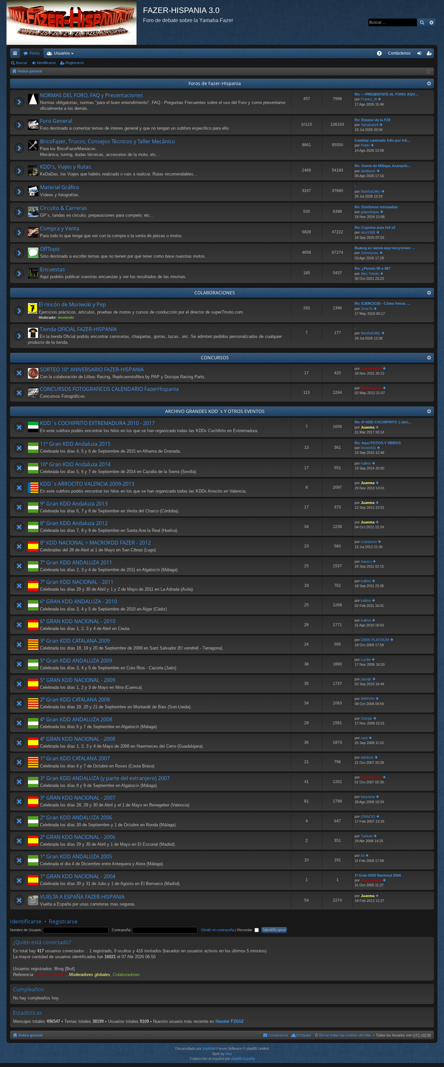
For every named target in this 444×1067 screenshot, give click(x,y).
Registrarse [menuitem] (430, 54)
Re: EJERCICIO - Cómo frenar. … (383, 303)
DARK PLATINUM (375, 640)
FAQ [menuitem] (381, 54)
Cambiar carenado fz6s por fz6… (383, 140)
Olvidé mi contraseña (217, 930)
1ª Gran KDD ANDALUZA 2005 (76, 857)
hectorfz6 (368, 448)
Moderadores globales (89, 974)
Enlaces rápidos (16, 54)
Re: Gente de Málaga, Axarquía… (383, 166)
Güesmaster (371, 368)
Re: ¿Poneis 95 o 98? (373, 268)
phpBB (207, 1048)
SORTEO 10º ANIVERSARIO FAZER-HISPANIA (92, 369)
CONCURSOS (215, 357)
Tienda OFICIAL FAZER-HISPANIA (78, 329)
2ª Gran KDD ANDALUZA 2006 (76, 818)
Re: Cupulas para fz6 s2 (375, 227)
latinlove (367, 757)
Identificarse (46, 63)
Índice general (30, 71)
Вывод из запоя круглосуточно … (385, 248)
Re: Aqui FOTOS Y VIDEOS (378, 443)
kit (362, 855)
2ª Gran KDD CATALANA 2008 (75, 700)
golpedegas (370, 212)
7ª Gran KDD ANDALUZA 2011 (76, 562)
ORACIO (368, 816)
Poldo (365, 145)
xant (364, 738)
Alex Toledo (370, 274)
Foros (35, 53)
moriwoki (66, 317)
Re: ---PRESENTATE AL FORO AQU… (387, 94)
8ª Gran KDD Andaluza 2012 (74, 523)
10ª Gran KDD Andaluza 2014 (75, 464)
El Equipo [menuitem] (303, 1035)
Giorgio (366, 718)
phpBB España (243, 1059)
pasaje (366, 679)
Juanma (367, 427)
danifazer (368, 171)
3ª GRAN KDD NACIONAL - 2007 (77, 798)
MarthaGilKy (370, 191)
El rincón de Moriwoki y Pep (72, 305)
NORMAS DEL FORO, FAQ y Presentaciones (91, 95)
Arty (229, 1054)
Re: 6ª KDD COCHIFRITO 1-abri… (383, 422)
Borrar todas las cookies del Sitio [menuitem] (345, 1035)
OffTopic (50, 249)
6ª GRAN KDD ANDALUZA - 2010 (78, 601)
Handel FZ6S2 (229, 1021)
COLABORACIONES (214, 292)
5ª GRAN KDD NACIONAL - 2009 (77, 680)
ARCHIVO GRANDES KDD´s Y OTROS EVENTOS (215, 411)
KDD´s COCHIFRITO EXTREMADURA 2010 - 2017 (97, 423)
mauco (366, 561)
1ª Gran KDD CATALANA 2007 (75, 758)
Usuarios (62, 53)
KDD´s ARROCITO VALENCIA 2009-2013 (87, 484)
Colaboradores (126, 974)
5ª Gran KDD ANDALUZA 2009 (76, 661)
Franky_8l (369, 99)
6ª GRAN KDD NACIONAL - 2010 (77, 621)
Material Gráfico (59, 187)
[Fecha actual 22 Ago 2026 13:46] (428, 71)
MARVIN (367, 699)
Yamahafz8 (369, 125)
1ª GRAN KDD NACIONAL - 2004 (77, 876)
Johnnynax (369, 253)
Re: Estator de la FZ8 (372, 120)
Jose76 (366, 309)
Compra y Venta (59, 228)
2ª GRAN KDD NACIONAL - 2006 (77, 837)
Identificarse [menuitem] (420, 54)
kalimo (366, 463)
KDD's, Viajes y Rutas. (66, 167)
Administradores (51, 974)
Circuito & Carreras (63, 208)
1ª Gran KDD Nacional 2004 (378, 875)
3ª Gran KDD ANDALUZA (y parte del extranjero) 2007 (105, 778)
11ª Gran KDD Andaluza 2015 (75, 444)
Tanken (366, 836)
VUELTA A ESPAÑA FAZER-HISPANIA (82, 897)
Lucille (366, 660)
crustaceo (369, 542)
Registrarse (74, 63)
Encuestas (52, 269)
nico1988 (368, 232)
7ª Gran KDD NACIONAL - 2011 (76, 582)
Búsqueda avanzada (431, 22)
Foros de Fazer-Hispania (215, 83)
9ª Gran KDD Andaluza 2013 (74, 504)
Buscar (422, 22)
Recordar (245, 930)
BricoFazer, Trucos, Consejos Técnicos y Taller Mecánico (107, 141)
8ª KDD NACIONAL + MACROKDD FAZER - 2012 (95, 543)
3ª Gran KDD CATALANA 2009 (75, 641)
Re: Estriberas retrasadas (376, 207)
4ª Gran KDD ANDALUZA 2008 (76, 719)
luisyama (368, 797)
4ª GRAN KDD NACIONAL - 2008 (77, 739)
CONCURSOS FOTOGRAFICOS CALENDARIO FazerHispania (109, 389)
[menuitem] (399, 53)
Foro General (56, 121)
